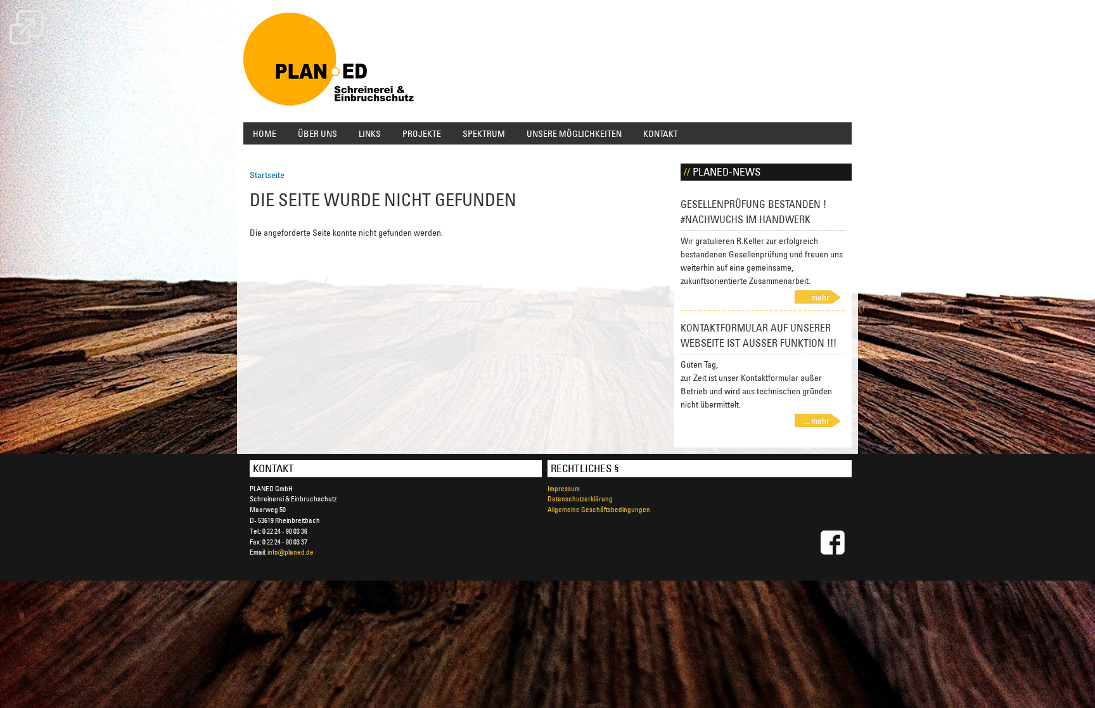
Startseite (267, 174)
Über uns (317, 133)
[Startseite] (328, 61)
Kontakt (660, 133)
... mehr (816, 297)
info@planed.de (290, 552)
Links (370, 133)
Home (264, 133)
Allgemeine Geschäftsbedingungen (599, 509)
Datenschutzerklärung (580, 498)
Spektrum (484, 133)
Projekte (421, 133)
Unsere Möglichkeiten (574, 133)
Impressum (564, 488)
